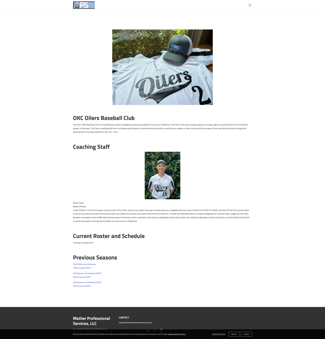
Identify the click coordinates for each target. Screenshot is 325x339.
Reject (234, 334)
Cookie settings (218, 334)
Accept (246, 334)
